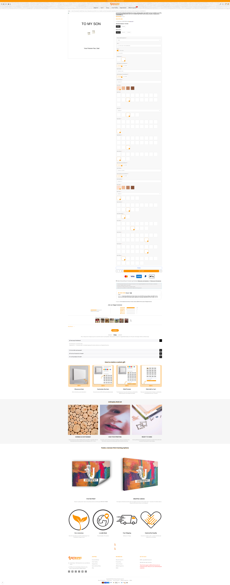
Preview (139, 267)
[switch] (118, 50)
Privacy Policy (118, 561)
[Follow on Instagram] (76, 571)
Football (123, 301)
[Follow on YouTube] (8, 4)
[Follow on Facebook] (1, 4)
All (120, 301)
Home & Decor (127, 301)
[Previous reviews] (117, 295)
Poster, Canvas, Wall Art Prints (136, 301)
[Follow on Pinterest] (6, 4)
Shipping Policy (95, 563)
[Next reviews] (161, 295)
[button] (118, 16)
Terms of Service (119, 563)
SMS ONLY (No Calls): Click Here (146, 562)
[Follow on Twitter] (3, 4)
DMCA (131, 580)
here (108, 345)
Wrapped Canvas (148, 301)
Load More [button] (115, 330)
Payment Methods (95, 559)
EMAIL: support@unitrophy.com (146, 559)
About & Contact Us (119, 559)
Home (69, 11)
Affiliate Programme (132, 7)
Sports (102, 7)
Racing (107, 7)
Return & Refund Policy (96, 565)
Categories (96, 7)
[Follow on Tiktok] (10, 4)
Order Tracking (115, 7)
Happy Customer (123, 7)
